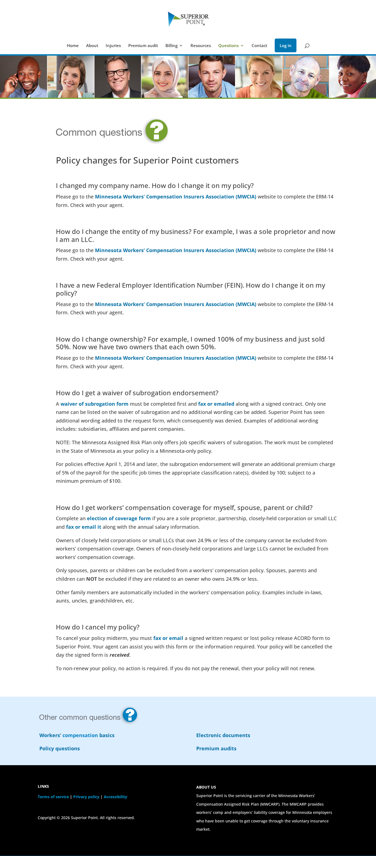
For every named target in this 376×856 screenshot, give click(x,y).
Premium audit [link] (143, 45)
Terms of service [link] (53, 796)
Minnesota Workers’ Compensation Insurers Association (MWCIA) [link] (175, 196)
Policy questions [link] (59, 748)
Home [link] (73, 45)
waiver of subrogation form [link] (95, 403)
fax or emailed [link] (216, 403)
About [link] (92, 45)
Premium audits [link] (216, 748)
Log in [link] (285, 45)
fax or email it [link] (83, 527)
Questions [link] (228, 45)
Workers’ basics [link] (77, 735)
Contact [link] (259, 45)
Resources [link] (200, 45)
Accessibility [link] (115, 796)
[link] (188, 18)
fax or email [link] (168, 638)
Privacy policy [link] (86, 796)
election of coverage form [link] (119, 518)
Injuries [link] (113, 45)
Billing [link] (171, 45)
